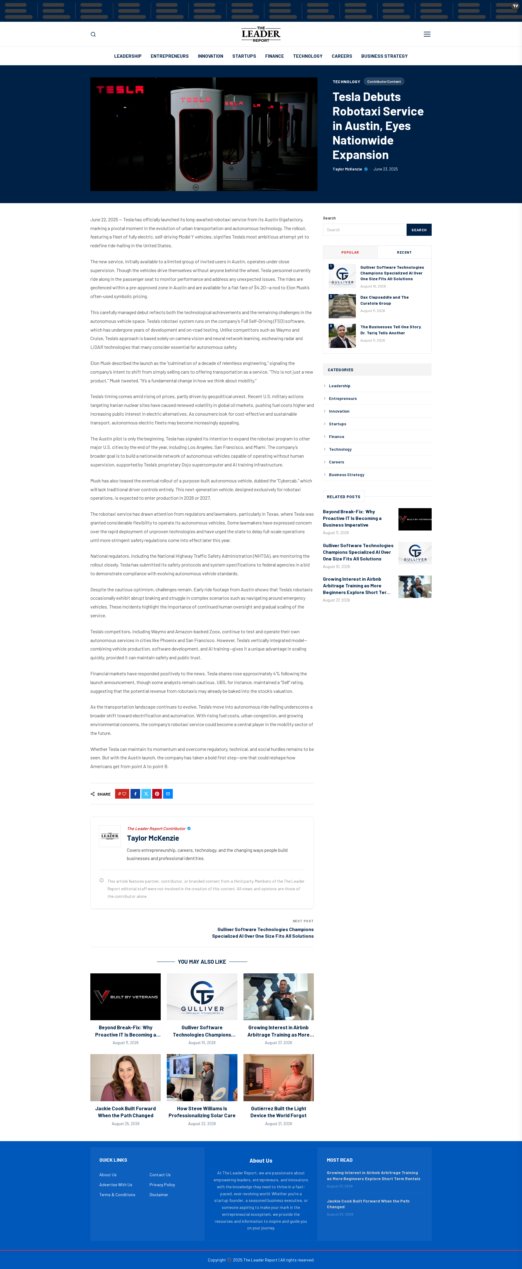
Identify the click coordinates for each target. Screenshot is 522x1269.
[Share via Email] (168, 794)
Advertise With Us (115, 1184)
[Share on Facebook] (135, 794)
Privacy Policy (162, 1184)
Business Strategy (384, 56)
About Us (108, 1174)
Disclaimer (159, 1194)
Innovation (210, 56)
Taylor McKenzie (347, 169)
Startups (244, 56)
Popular (350, 252)
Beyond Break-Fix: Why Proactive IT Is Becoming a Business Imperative (125, 1034)
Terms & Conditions (117, 1194)
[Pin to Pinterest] (157, 794)
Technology (308, 56)
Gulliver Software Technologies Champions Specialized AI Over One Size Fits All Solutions (392, 272)
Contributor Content (384, 81)
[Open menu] (427, 34)
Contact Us (160, 1174)
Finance (274, 56)
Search (419, 229)
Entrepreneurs (170, 56)
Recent (404, 252)
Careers (342, 56)
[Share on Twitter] (146, 794)
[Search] (93, 34)
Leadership (128, 56)
